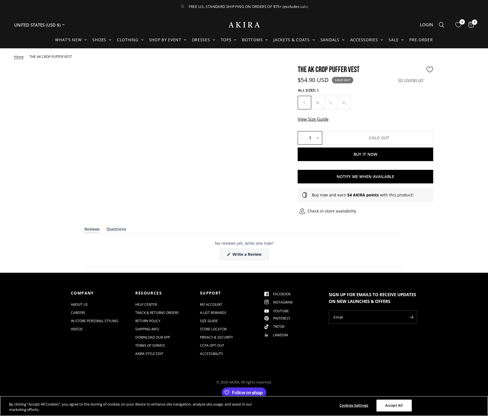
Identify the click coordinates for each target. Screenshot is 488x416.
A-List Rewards (213, 312)
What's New (68, 39)
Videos (77, 329)
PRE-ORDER (421, 39)
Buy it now (366, 154)
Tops (226, 39)
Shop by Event (165, 39)
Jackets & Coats (291, 39)
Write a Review (248, 255)
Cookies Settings (353, 405)
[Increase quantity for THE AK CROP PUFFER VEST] (317, 137)
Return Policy (147, 320)
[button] (410, 80)
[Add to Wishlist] (430, 69)
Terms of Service (150, 345)
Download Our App (152, 337)
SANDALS (330, 39)
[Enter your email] (411, 317)
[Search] (441, 24)
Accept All (394, 405)
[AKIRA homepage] (244, 25)
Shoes (99, 39)
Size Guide (209, 320)
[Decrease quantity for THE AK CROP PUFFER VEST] (302, 137)
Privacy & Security (216, 337)
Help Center (146, 304)
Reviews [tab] (92, 230)
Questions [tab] (116, 230)
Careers (78, 312)
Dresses (201, 39)
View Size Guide (313, 119)
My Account (211, 304)
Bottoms (252, 39)
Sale (393, 39)
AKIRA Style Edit (149, 353)
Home (19, 56)
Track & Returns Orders (157, 312)
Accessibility (211, 353)
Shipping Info (147, 329)
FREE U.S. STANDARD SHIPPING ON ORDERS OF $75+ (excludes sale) (249, 6)
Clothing (127, 39)
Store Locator (213, 329)
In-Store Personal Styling (94, 320)
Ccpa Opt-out (212, 345)
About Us (79, 304)
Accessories (364, 39)
